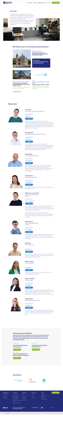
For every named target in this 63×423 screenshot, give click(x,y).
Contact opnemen (55, 2)
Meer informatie (17, 349)
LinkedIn (29, 118)
